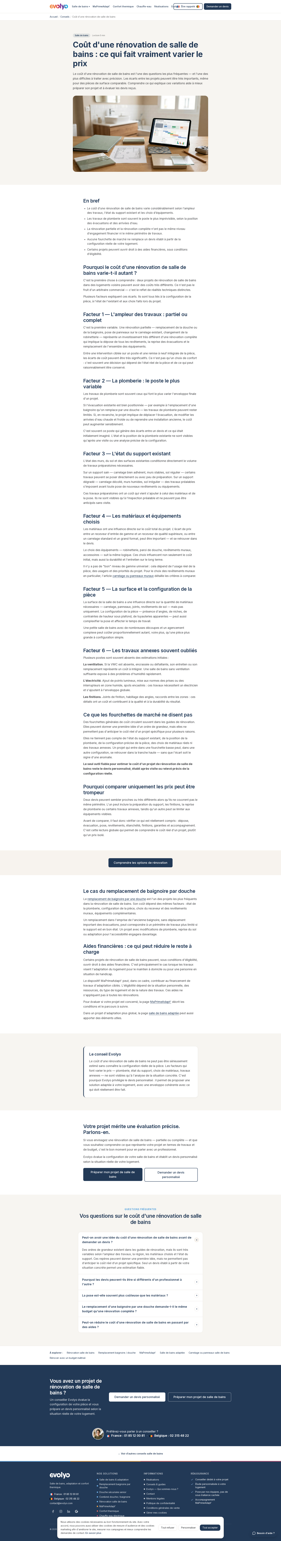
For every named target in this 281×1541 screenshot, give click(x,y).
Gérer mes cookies (156, 1512)
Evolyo (175, 6)
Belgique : (171, 1436)
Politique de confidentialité (160, 1503)
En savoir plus (93, 1533)
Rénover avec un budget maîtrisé (68, 1358)
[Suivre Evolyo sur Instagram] (61, 1511)
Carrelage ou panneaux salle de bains (209, 1352)
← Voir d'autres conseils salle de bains (140, 1453)
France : (127, 1436)
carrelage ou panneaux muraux (133, 576)
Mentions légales (155, 1498)
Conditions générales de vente (163, 1508)
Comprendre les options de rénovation (140, 862)
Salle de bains (81, 6)
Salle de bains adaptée (172, 1352)
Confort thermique (123, 6)
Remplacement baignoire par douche (114, 1486)
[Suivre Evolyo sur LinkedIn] (68, 1511)
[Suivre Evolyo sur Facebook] (53, 1511)
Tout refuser (167, 1527)
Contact (150, 1493)
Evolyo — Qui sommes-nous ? (162, 1489)
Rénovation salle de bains (80, 1352)
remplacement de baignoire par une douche (116, 899)
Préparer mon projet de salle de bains (113, 1174)
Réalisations (161, 6)
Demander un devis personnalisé (171, 1175)
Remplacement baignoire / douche (117, 1352)
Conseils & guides (156, 1484)
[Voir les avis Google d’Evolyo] (76, 1511)
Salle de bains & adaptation (114, 1479)
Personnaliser (188, 1527)
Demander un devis (218, 6)
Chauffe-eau (144, 6)
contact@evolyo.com (61, 1503)
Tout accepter (210, 1527)
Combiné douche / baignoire (114, 1496)
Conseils (64, 16)
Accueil (54, 16)
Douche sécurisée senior (112, 1492)
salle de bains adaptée (164, 1013)
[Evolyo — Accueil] (59, 6)
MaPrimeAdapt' (101, 6)
